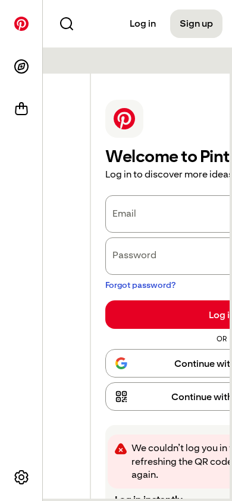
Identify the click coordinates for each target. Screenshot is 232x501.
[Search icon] (66, 23)
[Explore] (21, 66)
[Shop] (21, 109)
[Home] (21, 23)
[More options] (21, 477)
